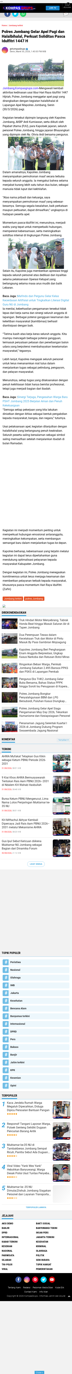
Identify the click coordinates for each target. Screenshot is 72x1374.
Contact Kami (30, 1292)
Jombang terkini (16, 25)
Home (4, 25)
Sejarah (6, 1260)
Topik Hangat (43, 1264)
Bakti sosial (43, 1223)
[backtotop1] (69, 1296)
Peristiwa (15, 962)
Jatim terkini (17, 1062)
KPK (12, 1070)
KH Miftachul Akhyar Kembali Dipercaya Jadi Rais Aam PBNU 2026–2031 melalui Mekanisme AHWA (26, 823)
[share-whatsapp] (23, 14)
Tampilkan (62, 740)
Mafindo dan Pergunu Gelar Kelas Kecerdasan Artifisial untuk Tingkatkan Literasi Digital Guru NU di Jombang (36, 300)
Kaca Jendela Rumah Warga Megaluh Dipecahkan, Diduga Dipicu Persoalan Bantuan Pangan (28, 1106)
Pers (12, 1039)
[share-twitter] (15, 14)
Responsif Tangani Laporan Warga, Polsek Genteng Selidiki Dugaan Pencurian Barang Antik (29, 1127)
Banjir (13, 1054)
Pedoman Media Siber (43, 1287)
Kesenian (15, 1077)
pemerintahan (44, 1269)
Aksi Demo (7, 1223)
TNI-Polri (7, 1264)
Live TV (52, 8)
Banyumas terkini (20, 1016)
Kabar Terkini (10, 1241)
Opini (13, 1085)
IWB (12, 985)
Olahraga (15, 977)
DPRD (13, 1031)
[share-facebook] (7, 14)
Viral (5, 1269)
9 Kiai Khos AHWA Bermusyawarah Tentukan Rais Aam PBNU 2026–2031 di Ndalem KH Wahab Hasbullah (25, 781)
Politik (40, 1255)
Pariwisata (8, 1255)
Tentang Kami (14, 1287)
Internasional (17, 1023)
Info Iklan (43, 1292)
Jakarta (14, 993)
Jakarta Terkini (45, 1237)
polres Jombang (34, 598)
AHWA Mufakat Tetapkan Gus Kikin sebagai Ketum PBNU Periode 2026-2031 (24, 760)
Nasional (15, 969)
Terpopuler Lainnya (36, 1207)
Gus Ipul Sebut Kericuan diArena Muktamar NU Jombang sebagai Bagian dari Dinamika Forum (22, 844)
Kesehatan (16, 1000)
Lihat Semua (36, 864)
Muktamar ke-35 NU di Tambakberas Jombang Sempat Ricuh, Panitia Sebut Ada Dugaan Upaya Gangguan (27, 1148)
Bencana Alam (18, 1008)
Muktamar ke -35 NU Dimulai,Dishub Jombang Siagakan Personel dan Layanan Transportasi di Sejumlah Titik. (29, 1190)
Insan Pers (42, 1232)
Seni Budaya (42, 1260)
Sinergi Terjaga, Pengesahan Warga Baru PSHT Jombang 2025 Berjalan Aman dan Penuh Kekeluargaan (35, 401)
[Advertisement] (36, 487)
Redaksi (26, 1287)
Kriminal (41, 1246)
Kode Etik (59, 1287)
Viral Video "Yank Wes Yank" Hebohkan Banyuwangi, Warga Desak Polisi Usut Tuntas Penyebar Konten (28, 1169)
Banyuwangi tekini (46, 1228)
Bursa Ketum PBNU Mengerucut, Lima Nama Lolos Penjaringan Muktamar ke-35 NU (26, 802)
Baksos (14, 1047)
